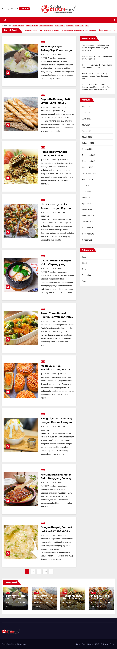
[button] (114, 20)
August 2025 (87, 179)
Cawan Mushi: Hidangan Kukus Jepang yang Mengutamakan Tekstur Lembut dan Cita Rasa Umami (97, 87)
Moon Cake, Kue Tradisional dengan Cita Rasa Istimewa (55, 369)
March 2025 (87, 210)
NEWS (97, 644)
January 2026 (87, 149)
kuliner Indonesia (18, 25)
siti (61, 54)
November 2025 (89, 161)
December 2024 (89, 228)
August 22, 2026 (50, 107)
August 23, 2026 (50, 54)
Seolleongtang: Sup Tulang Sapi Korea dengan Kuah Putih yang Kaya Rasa (95, 47)
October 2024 (87, 240)
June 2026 (86, 119)
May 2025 (86, 198)
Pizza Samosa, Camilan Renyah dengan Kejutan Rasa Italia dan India (56, 208)
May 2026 (86, 125)
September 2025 (89, 173)
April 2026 (86, 131)
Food (43, 42)
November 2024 (89, 234)
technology (69, 25)
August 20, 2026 (50, 535)
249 (45, 572)
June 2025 (86, 191)
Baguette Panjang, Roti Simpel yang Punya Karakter (55, 103)
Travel (84, 281)
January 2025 (87, 222)
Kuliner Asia (79, 25)
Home (78, 644)
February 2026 (88, 143)
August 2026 (87, 107)
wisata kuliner (59, 25)
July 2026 (86, 113)
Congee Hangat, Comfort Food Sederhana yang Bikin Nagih (56, 531)
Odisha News (21, 644)
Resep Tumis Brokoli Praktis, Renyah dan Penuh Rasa (57, 317)
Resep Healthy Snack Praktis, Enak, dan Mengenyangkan (54, 155)
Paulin (63, 107)
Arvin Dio (64, 160)
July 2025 (86, 185)
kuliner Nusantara (32, 25)
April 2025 (86, 204)
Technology (87, 275)
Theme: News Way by (9, 644)
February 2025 (88, 216)
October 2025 (87, 167)
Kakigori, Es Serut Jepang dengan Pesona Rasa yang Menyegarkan (57, 422)
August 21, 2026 (50, 321)
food (86, 25)
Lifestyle (85, 263)
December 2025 (89, 155)
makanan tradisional (46, 25)
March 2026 (87, 137)
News (84, 269)
